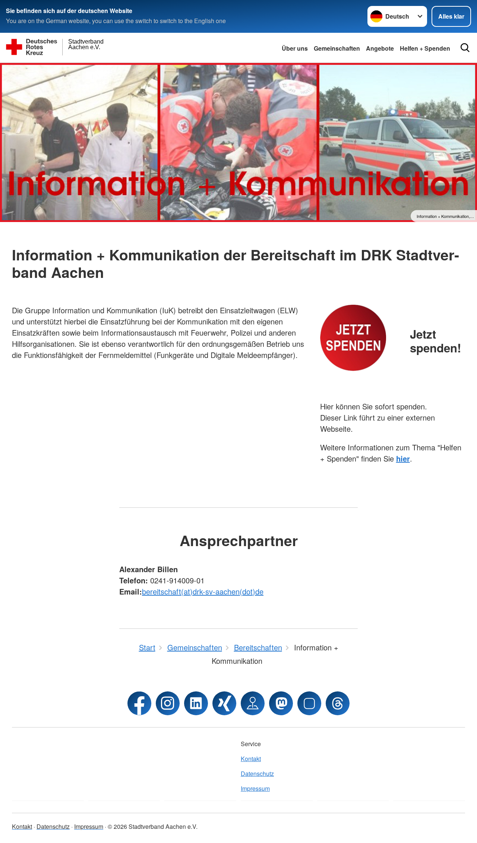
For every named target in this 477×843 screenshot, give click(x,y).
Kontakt (251, 758)
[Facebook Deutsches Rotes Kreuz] (139, 703)
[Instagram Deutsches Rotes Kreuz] (168, 703)
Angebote (380, 48)
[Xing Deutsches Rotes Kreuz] (224, 703)
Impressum (255, 788)
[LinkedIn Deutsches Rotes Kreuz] (196, 703)
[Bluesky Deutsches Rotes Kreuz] (309, 703)
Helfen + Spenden (425, 48)
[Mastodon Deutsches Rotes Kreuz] (281, 703)
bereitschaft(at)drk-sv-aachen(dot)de (202, 591)
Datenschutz (257, 773)
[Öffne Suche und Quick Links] (465, 48)
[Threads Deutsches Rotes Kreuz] (338, 703)
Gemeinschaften (337, 48)
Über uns (295, 48)
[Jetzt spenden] (353, 338)
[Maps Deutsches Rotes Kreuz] (253, 703)
